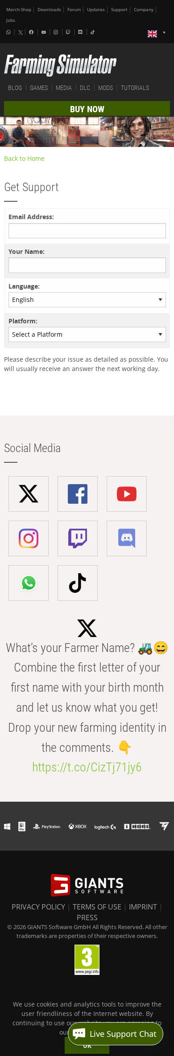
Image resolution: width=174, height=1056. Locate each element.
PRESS (87, 917)
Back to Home (24, 158)
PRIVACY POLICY (38, 907)
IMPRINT (143, 907)
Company (143, 9)
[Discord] (81, 32)
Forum (74, 9)
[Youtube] (44, 32)
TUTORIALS (135, 87)
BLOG (15, 87)
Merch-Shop (18, 9)
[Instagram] (57, 32)
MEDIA (64, 87)
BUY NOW (87, 109)
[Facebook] (32, 32)
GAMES (39, 87)
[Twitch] (69, 32)
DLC (85, 87)
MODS (105, 87)
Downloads (49, 9)
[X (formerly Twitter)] (20, 32)
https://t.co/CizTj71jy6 (87, 767)
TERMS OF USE (97, 907)
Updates (96, 9)
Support (119, 9)
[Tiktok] (94, 32)
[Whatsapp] (9, 32)
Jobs (10, 20)
